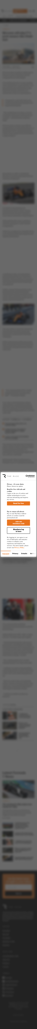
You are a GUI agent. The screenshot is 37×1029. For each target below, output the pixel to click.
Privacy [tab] (15, 553)
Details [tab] (24, 553)
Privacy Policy (19, 547)
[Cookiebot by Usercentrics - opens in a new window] (26, 476)
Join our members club (18, 523)
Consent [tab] (5, 554)
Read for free (18, 503)
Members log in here (18, 530)
